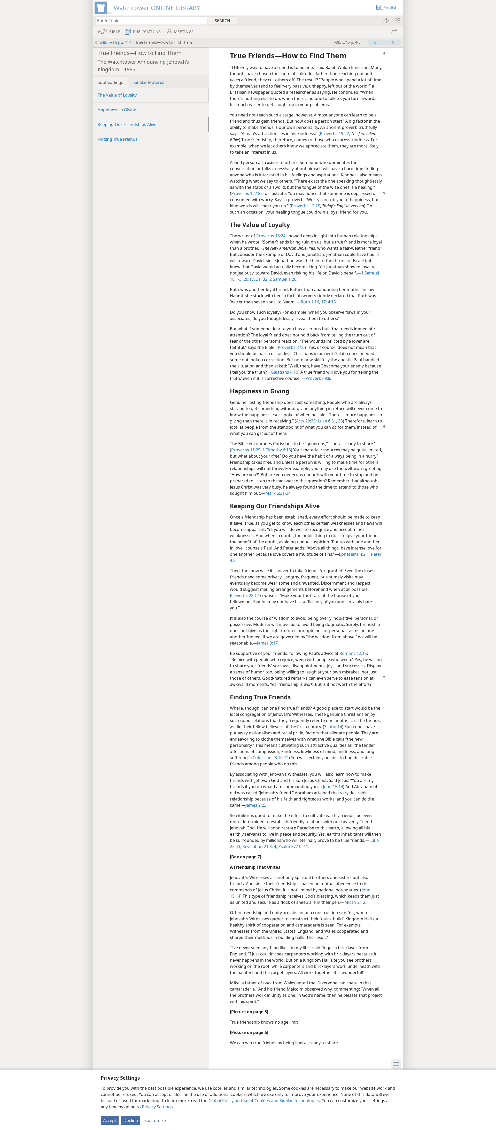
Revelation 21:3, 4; (259, 846)
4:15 (331, 302)
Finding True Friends (117, 139)
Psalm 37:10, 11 (292, 846)
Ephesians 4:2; (353, 554)
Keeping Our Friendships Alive (127, 124)
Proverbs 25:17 (244, 595)
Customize (155, 1120)
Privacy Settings (157, 1107)
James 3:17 (267, 643)
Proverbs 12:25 (305, 206)
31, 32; (261, 279)
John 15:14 (333, 786)
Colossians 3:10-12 (271, 757)
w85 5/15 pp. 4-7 (115, 42)
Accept (109, 1120)
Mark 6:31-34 (278, 493)
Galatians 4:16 (284, 372)
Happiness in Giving (117, 110)
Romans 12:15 (353, 653)
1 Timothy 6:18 (276, 450)
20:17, (249, 279)
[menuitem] (397, 20)
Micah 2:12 (354, 902)
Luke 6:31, (327, 421)
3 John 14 (333, 726)
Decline (130, 1120)
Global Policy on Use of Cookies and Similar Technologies (264, 1100)
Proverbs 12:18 (245, 193)
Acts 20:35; (306, 421)
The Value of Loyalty (117, 95)
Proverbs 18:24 (270, 236)
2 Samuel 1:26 (282, 279)
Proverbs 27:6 (291, 347)
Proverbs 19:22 (334, 133)
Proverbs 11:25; (246, 450)
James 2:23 (256, 805)
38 (340, 421)
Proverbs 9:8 (318, 378)
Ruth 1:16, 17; (314, 302)
